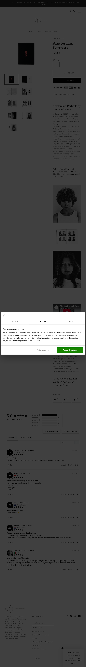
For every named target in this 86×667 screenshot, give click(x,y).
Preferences (41, 350)
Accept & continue (70, 350)
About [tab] (71, 321)
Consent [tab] (15, 321)
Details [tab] (43, 321)
